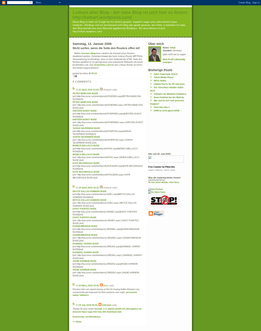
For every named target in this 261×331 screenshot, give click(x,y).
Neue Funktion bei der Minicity (169, 97)
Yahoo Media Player (164, 77)
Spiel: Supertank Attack (166, 74)
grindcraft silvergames (126, 309)
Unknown (106, 305)
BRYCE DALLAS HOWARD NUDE (90, 191)
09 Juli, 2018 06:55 (88, 305)
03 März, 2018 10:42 (89, 285)
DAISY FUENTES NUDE (84, 209)
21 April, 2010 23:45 (89, 90)
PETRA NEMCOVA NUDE (85, 93)
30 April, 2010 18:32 (89, 187)
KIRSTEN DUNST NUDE (85, 111)
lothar (173, 47)
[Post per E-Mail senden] (108, 76)
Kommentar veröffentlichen (86, 317)
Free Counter (155, 167)
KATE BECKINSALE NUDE (86, 163)
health (172, 170)
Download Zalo (114, 312)
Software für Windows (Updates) (170, 94)
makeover (159, 170)
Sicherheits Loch (102, 65)
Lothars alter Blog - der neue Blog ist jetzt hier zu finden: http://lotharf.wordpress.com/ (130, 15)
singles (151, 170)
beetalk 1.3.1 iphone (105, 309)
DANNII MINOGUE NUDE (85, 226)
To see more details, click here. (164, 182)
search (166, 170)
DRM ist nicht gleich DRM (166, 110)
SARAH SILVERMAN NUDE (86, 128)
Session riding (88, 53)
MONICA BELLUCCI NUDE (86, 145)
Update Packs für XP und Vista (169, 84)
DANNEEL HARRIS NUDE (86, 243)
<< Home (77, 322)
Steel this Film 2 (162, 107)
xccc (105, 285)
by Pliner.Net (168, 167)
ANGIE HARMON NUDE (84, 261)
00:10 (94, 73)
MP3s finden (160, 80)
